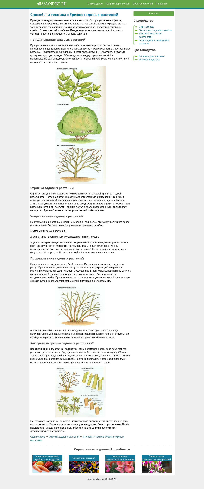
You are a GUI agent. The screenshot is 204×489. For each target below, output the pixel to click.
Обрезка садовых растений (64, 436)
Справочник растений (83, 464)
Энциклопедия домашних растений (156, 464)
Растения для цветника (152, 56)
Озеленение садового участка (155, 30)
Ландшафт (162, 3)
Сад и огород (37, 436)
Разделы (153, 13)
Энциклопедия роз (149, 59)
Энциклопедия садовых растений (120, 464)
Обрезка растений (143, 3)
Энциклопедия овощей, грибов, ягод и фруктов (47, 464)
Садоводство (95, 3)
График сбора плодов (118, 3)
